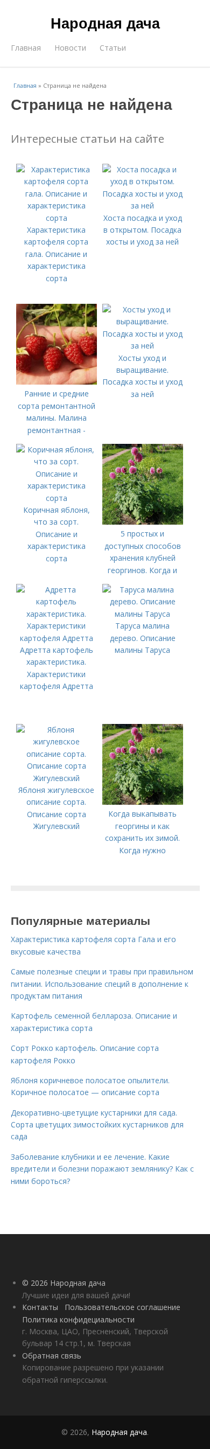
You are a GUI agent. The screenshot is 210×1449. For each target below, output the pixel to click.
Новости (70, 48)
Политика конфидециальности (78, 1319)
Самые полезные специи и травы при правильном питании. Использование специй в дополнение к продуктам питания (102, 983)
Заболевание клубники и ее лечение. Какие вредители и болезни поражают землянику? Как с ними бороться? (102, 1169)
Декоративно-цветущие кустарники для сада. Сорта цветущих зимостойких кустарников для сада (97, 1124)
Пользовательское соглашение (122, 1307)
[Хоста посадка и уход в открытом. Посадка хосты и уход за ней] (142, 205)
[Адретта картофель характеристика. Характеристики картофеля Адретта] (56, 638)
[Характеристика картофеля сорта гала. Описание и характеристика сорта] (56, 218)
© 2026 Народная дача (64, 1283)
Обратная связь (51, 1355)
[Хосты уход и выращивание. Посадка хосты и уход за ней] (142, 345)
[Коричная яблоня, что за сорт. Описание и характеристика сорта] (56, 498)
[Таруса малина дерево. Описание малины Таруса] (142, 614)
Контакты (40, 1307)
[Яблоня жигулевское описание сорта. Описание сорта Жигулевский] (56, 778)
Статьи (113, 48)
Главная (26, 48)
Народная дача (105, 22)
